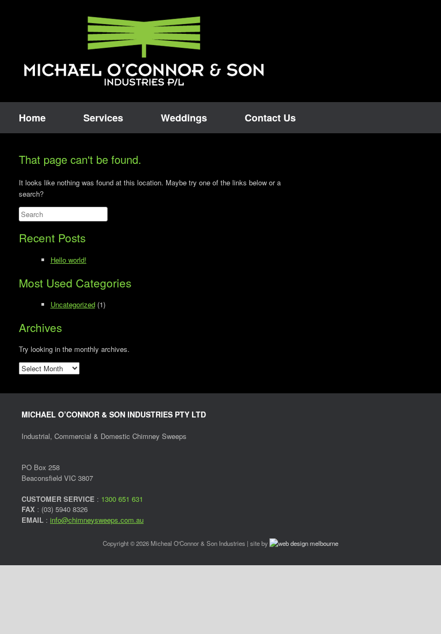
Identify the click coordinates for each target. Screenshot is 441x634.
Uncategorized (73, 304)
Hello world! (69, 260)
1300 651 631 (122, 499)
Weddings (184, 118)
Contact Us (270, 118)
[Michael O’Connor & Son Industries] (144, 51)
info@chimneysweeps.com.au (97, 520)
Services (103, 118)
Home (32, 118)
